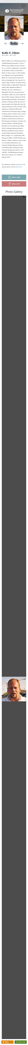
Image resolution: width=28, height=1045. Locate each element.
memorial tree (20, 164)
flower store (19, 167)
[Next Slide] (24, 689)
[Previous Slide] (3, 689)
